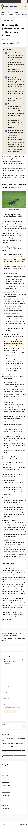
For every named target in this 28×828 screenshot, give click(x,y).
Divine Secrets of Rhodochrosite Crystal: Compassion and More (13, 750)
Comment (7, 663)
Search (3, 724)
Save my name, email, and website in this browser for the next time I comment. (13, 706)
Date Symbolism (10, 13)
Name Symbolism (24, 13)
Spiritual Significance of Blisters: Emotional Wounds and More (13, 739)
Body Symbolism (5, 775)
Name (6, 687)
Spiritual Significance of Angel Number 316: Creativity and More (14, 755)
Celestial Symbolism (6, 778)
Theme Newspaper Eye (21, 824)
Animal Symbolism (6, 772)
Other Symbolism (8, 20)
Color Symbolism (5, 782)
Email (6, 692)
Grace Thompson (6, 39)
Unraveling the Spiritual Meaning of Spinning (11, 746)
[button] (17, 43)
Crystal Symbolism (4, 13)
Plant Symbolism (5, 808)
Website (6, 698)
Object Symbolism (6, 802)
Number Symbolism (6, 798)
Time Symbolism (5, 811)
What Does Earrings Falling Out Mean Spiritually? (12, 743)
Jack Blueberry (16, 209)
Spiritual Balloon (9, 824)
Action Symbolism (6, 768)
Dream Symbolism (17, 13)
